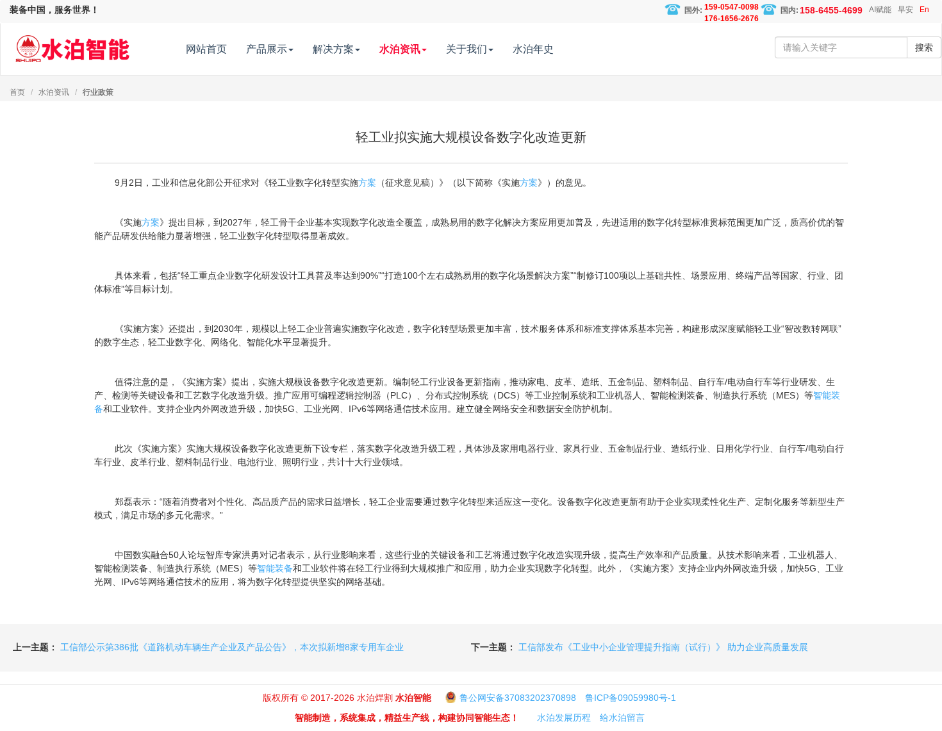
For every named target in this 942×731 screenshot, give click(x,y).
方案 (367, 182)
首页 (17, 92)
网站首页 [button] (206, 49)
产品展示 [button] (266, 49)
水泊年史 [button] (533, 49)
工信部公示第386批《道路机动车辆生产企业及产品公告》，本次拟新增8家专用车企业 (232, 647)
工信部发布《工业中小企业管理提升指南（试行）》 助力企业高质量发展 (663, 647)
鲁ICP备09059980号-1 (630, 698)
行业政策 (98, 92)
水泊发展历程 (564, 717)
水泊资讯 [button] (399, 49)
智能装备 (275, 568)
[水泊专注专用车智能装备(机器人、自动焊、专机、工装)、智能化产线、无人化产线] (72, 43)
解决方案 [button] (333, 49)
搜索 (924, 47)
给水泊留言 (622, 717)
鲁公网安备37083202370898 (517, 698)
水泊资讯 (53, 92)
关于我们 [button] (466, 49)
